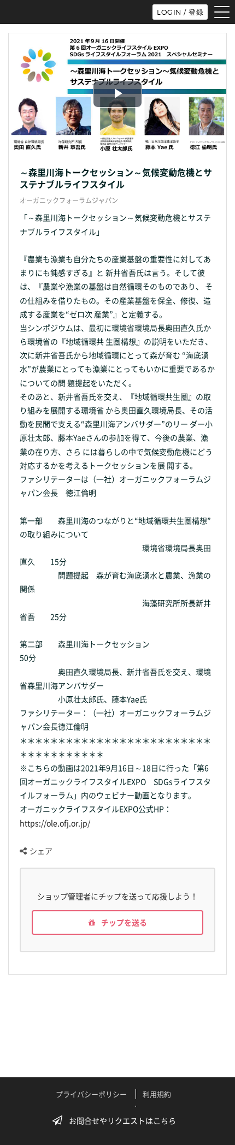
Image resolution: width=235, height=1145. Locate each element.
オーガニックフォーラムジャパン (69, 200)
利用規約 (157, 1094)
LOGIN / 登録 (180, 12)
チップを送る (123, 922)
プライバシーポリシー (91, 1094)
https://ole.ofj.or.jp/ (55, 822)
